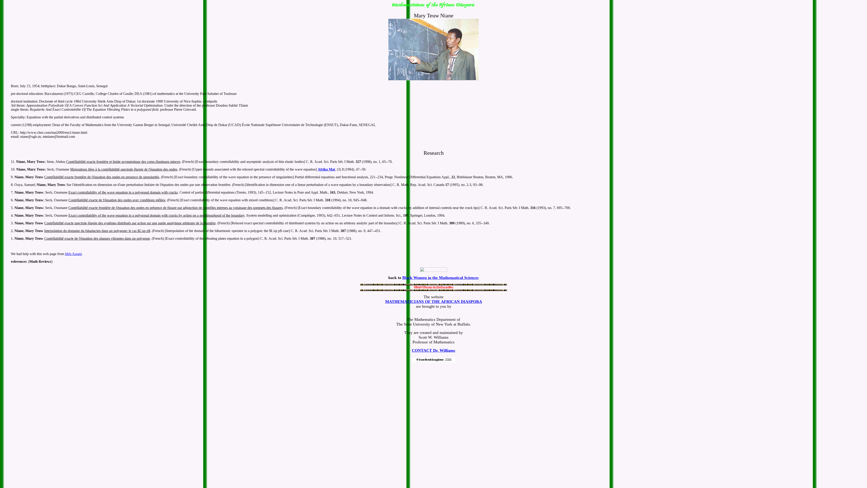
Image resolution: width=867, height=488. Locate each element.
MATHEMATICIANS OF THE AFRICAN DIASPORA (433, 301)
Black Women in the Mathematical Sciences (440, 277)
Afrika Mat (326, 169)
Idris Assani (73, 254)
